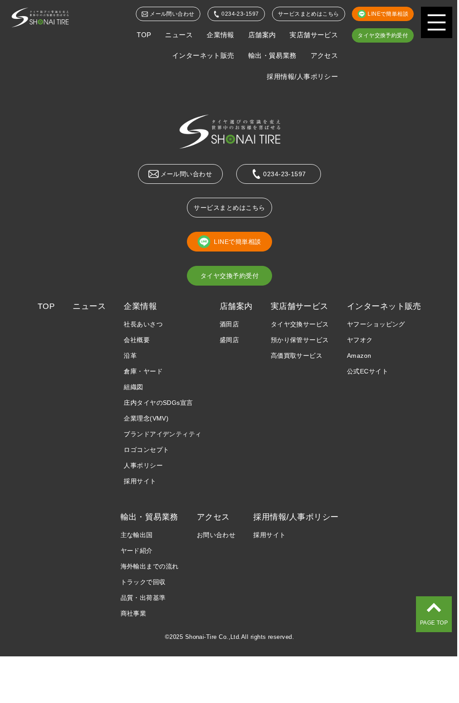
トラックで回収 (143, 582)
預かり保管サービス (300, 339)
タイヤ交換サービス (300, 324)
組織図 (133, 387)
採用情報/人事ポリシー (302, 76)
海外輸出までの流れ (150, 566)
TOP (144, 35)
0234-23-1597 (240, 14)
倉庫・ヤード (143, 371)
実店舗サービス (314, 35)
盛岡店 (229, 339)
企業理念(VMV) (146, 418)
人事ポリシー (143, 465)
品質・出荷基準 (143, 597)
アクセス (324, 55)
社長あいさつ (143, 324)
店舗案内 (262, 35)
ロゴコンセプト (146, 449)
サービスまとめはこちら (308, 14)
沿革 (130, 355)
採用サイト (140, 481)
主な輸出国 (137, 534)
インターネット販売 (203, 55)
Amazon (359, 355)
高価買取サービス (297, 355)
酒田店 (229, 324)
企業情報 (220, 35)
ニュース (179, 35)
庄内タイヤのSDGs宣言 (158, 402)
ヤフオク (360, 339)
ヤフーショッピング (376, 324)
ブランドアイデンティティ (163, 434)
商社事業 (134, 613)
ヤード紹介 (137, 550)
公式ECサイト (367, 371)
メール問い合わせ (172, 14)
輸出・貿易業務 (272, 55)
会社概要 (137, 339)
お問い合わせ (216, 534)
